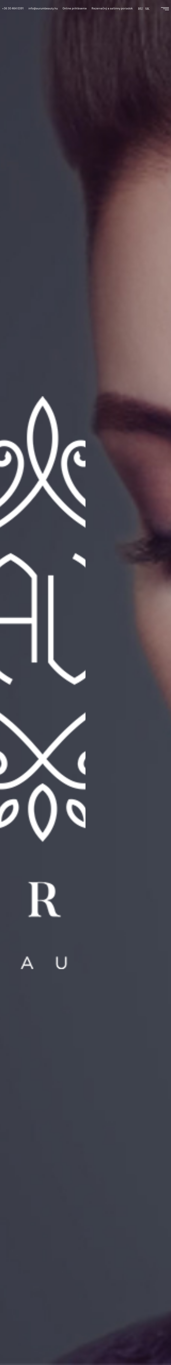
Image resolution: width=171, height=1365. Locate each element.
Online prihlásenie (75, 8)
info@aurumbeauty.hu (43, 8)
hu (140, 8)
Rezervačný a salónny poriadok (112, 8)
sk (147, 8)
